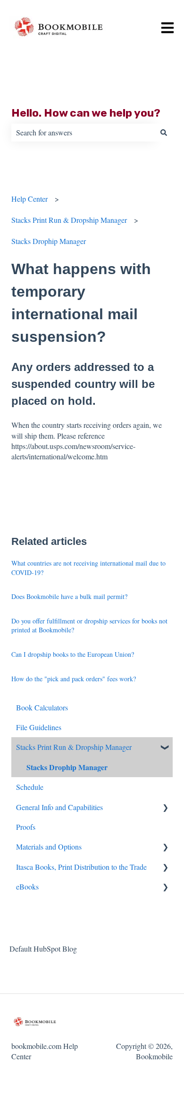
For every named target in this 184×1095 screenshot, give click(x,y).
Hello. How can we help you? (85, 112)
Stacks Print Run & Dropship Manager (69, 220)
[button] (165, 747)
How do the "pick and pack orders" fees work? (73, 678)
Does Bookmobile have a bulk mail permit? (69, 596)
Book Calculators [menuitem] (42, 707)
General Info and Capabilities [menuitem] (59, 807)
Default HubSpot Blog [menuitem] (43, 948)
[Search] (164, 133)
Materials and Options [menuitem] (49, 846)
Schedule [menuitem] (29, 787)
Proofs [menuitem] (25, 827)
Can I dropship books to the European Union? (72, 654)
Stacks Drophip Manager (48, 241)
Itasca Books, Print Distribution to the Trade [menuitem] (81, 867)
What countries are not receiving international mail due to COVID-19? (88, 568)
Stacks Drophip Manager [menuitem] (67, 767)
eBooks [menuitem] (27, 886)
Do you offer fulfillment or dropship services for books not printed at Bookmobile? (89, 625)
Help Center (29, 199)
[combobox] (83, 133)
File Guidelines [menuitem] (38, 727)
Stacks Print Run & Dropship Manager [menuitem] (74, 747)
